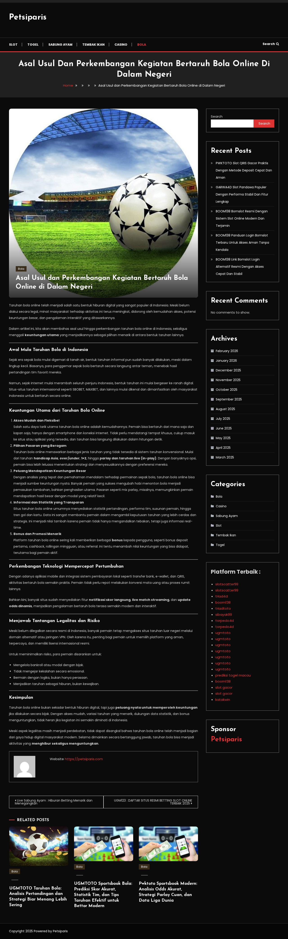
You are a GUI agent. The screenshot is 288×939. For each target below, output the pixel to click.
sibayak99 (223, 614)
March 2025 (225, 457)
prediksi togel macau (233, 675)
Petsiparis (28, 17)
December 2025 (228, 370)
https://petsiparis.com (84, 759)
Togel (32, 44)
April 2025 (223, 447)
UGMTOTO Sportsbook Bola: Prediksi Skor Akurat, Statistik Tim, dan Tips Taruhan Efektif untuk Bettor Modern (103, 895)
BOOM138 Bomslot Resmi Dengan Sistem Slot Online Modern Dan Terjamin (242, 218)
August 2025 (225, 409)
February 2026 (227, 351)
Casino (121, 44)
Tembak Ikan (93, 44)
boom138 (223, 602)
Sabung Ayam (60, 44)
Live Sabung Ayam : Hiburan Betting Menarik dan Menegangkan (53, 802)
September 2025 (229, 399)
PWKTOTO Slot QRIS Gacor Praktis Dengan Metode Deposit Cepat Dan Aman (244, 170)
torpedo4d (224, 620)
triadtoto (223, 608)
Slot (13, 44)
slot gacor (223, 687)
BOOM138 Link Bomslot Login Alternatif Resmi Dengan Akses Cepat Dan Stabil (240, 266)
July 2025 (223, 418)
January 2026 (226, 360)
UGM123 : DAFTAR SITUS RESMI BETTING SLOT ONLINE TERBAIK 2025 (153, 802)
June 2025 (224, 428)
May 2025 (223, 438)
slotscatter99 (226, 584)
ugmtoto (223, 632)
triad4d (221, 596)
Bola (141, 44)
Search (269, 44)
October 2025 (226, 389)
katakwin (222, 699)
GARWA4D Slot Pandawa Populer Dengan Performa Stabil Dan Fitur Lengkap (242, 194)
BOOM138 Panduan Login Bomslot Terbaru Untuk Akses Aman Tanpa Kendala (242, 242)
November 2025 (228, 380)
